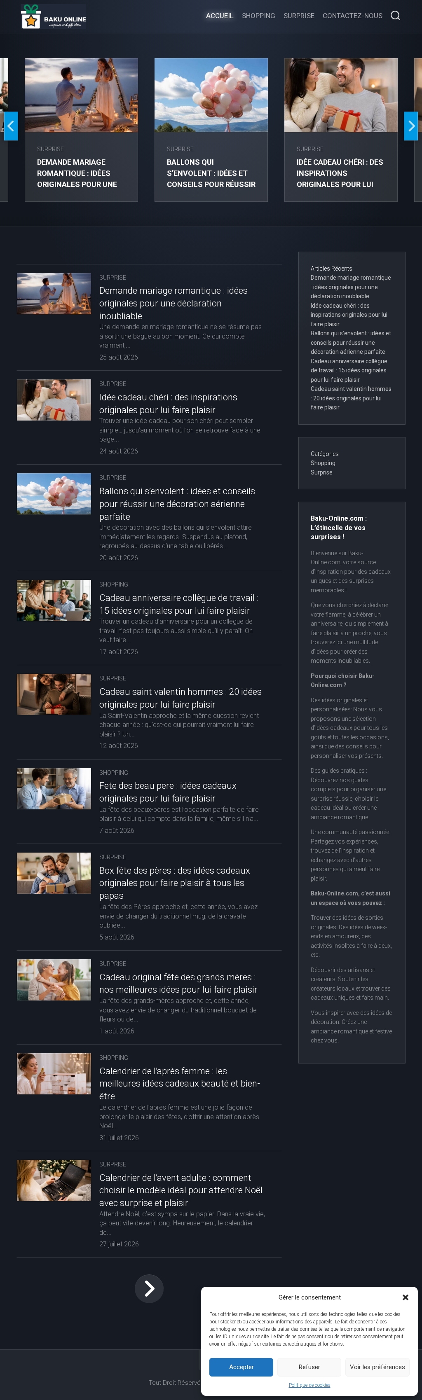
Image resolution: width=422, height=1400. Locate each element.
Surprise (299, 16)
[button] (405, 1297)
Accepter (241, 1367)
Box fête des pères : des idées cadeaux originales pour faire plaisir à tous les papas (174, 883)
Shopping (258, 16)
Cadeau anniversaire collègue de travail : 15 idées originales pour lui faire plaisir (349, 370)
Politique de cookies (310, 1385)
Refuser (309, 1367)
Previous (11, 126)
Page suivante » (149, 1288)
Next (411, 126)
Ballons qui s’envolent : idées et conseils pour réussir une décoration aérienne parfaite (211, 184)
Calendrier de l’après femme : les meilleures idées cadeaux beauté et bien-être (179, 1084)
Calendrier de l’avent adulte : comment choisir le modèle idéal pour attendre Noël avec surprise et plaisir (181, 1190)
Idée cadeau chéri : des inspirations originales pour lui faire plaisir (349, 314)
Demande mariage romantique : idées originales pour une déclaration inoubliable (77, 184)
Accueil (220, 16)
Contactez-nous (352, 16)
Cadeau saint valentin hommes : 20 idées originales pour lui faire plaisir (351, 398)
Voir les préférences (377, 1367)
